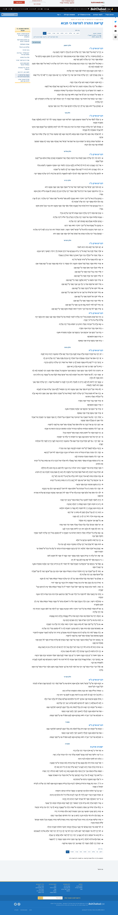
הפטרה (49, 33)
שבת (55, 889)
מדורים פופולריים (84, 15)
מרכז (96, 910)
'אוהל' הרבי (41, 889)
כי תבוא (73, 19)
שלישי (70, 33)
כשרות (54, 891)
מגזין (81, 889)
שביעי (53, 33)
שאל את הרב (32, 9)
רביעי (66, 33)
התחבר (45, 9)
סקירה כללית (41, 886)
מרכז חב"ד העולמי (54, 903)
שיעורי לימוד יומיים (65, 889)
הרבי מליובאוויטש (40, 887)
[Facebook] (19, 904)
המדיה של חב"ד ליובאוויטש (88, 910)
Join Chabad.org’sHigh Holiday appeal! (67, 2)
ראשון (78, 33)
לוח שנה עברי (67, 887)
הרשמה (68, 891)
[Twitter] (15, 904)
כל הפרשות (89, 19)
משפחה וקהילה (69, 15)
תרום (9, 9)
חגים (55, 886)
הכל (45, 33)
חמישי (62, 33)
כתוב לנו (16, 910)
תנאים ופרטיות (23, 910)
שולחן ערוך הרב (40, 891)
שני (74, 33)
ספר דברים (81, 19)
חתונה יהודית (53, 887)
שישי (58, 33)
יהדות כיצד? (109, 15)
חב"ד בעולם (41, 892)
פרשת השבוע (99, 19)
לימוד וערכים (97, 15)
